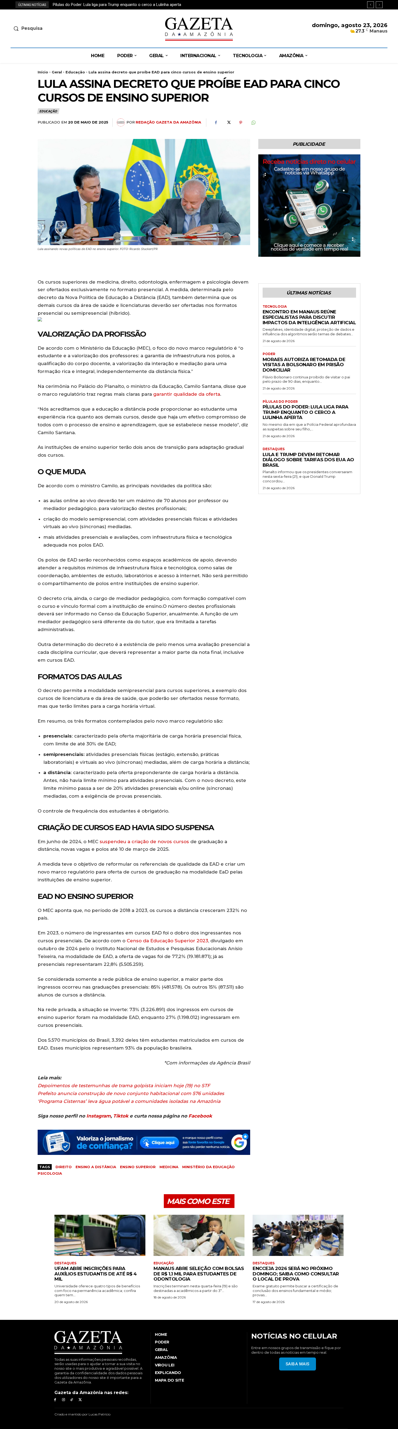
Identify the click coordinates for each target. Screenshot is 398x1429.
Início (43, 72)
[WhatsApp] (253, 122)
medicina (168, 1167)
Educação (75, 72)
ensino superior (138, 1167)
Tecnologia (275, 306)
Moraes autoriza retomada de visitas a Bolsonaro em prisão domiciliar (304, 365)
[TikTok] (72, 1400)
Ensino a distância (96, 1167)
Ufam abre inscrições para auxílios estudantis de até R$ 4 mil (95, 1274)
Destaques (274, 449)
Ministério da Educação (208, 1167)
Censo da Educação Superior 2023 (167, 940)
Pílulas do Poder (280, 402)
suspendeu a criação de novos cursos (144, 841)
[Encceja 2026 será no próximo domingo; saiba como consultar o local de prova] (298, 1235)
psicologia (50, 1173)
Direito (64, 1167)
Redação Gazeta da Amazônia (168, 122)
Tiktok (120, 1116)
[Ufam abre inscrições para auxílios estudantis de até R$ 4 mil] (99, 1235)
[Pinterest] (240, 122)
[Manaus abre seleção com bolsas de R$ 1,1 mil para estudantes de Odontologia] (199, 1235)
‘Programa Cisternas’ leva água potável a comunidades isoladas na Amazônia (129, 1101)
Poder (269, 354)
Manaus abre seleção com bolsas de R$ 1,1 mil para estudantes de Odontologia (199, 1274)
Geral (57, 72)
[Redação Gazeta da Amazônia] (121, 122)
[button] (55, 28)
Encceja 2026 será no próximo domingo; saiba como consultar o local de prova (296, 1274)
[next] (379, 4)
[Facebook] (215, 122)
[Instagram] (63, 1400)
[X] (228, 122)
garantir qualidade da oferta (186, 394)
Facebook (200, 1116)
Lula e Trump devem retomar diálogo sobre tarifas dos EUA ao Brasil (114, 4)
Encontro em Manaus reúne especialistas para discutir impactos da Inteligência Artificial (309, 317)
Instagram (98, 1116)
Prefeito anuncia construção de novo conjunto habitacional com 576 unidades (131, 1093)
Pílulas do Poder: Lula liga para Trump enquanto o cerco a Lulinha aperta (305, 412)
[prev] (370, 4)
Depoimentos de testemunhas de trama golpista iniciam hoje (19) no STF (124, 1085)
